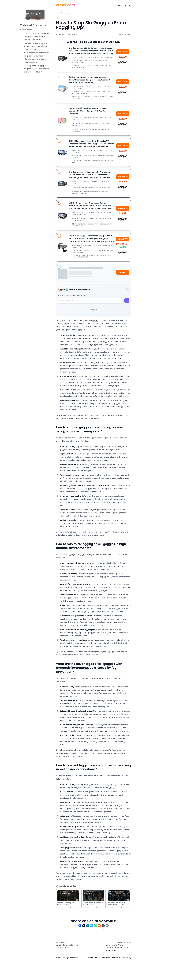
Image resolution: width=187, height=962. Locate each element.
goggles (94, 320)
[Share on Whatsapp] (95, 925)
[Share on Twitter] (83, 925)
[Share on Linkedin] (87, 925)
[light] (130, 6)
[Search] (125, 6)
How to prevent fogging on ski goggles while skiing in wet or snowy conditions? (36, 68)
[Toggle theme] (127, 289)
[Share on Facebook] (79, 925)
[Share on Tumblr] (103, 925)
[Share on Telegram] (91, 925)
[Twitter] (130, 958)
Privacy (97, 958)
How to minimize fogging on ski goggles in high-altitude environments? (36, 46)
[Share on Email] (107, 925)
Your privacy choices (110, 958)
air (126, 335)
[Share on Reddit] (99, 925)
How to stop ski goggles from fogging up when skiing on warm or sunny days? (36, 36)
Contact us (123, 958)
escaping (118, 365)
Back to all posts (64, 13)
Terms (90, 958)
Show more (27, 29)
